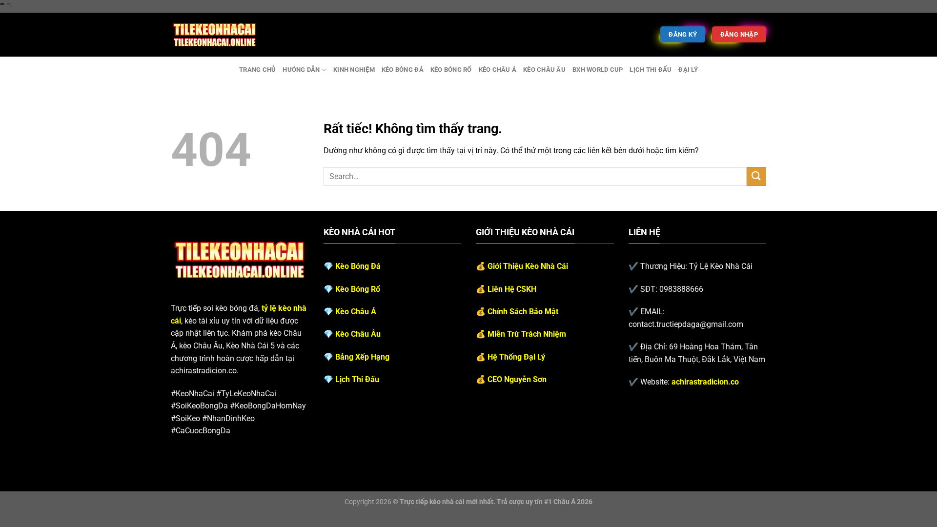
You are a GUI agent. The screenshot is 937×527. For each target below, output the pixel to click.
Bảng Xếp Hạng (362, 357)
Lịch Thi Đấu (651, 69)
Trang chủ (257, 69)
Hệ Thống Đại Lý (516, 357)
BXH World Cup (597, 69)
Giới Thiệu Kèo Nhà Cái (528, 266)
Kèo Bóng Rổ (451, 69)
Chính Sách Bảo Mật (523, 311)
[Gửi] (756, 176)
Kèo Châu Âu (544, 69)
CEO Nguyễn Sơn (517, 379)
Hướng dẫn (301, 69)
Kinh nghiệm (354, 69)
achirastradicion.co (705, 381)
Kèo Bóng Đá (403, 69)
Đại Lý (688, 69)
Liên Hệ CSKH (512, 289)
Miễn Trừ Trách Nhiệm (527, 334)
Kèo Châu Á (498, 69)
